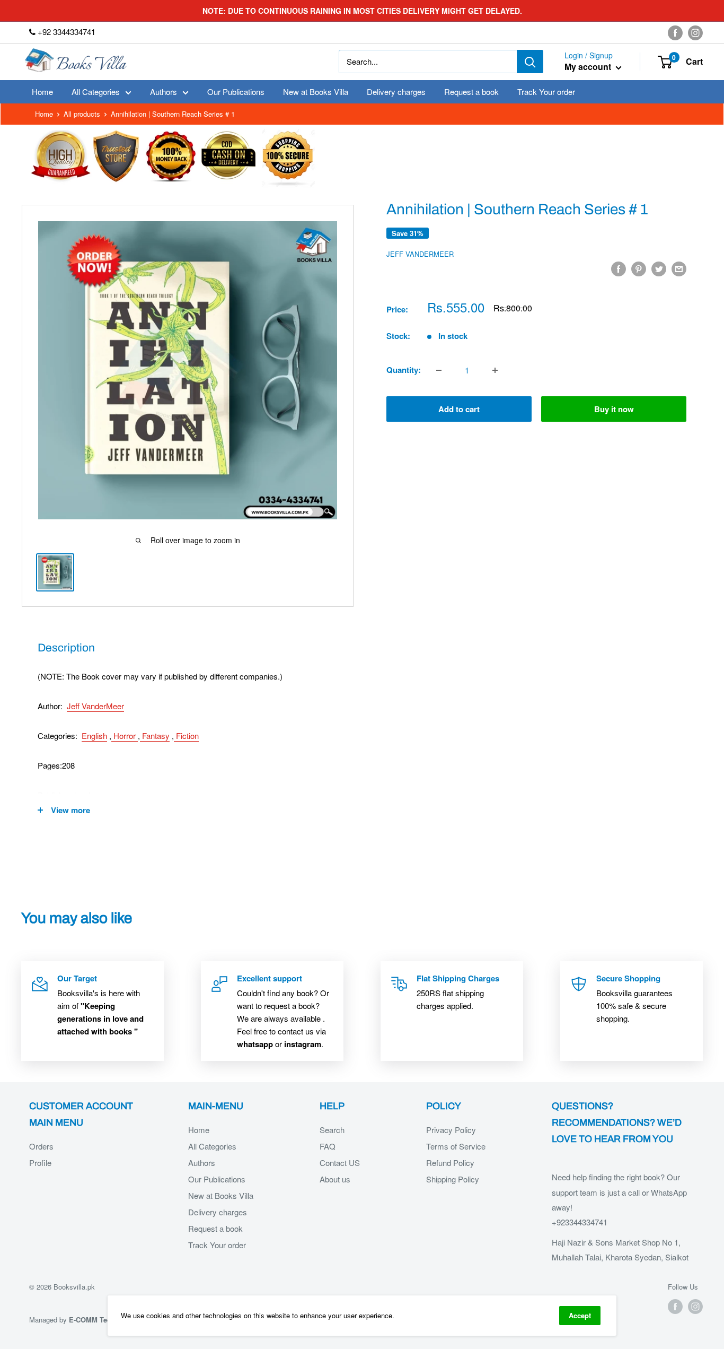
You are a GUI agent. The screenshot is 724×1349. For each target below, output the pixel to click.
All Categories (96, 91)
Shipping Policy (452, 1179)
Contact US (340, 1162)
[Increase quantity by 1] (495, 370)
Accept (580, 1315)
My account (588, 67)
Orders (41, 1146)
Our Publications (235, 91)
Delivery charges (396, 91)
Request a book (471, 91)
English (94, 735)
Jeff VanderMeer (420, 254)
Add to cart (459, 409)
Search (332, 1129)
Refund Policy (450, 1162)
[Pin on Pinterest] (638, 268)
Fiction (186, 735)
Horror (124, 735)
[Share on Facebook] (618, 268)
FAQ (327, 1146)
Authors (163, 91)
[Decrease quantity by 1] (439, 370)
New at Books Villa (315, 91)
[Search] (530, 61)
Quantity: (403, 370)
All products (82, 114)
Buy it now (614, 409)
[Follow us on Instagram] (695, 32)
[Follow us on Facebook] (675, 32)
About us (335, 1179)
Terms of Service (455, 1146)
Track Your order (546, 91)
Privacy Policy (451, 1129)
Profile (40, 1162)
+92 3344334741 (65, 31)
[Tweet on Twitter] (658, 268)
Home (42, 91)
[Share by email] (679, 268)
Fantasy (155, 735)
